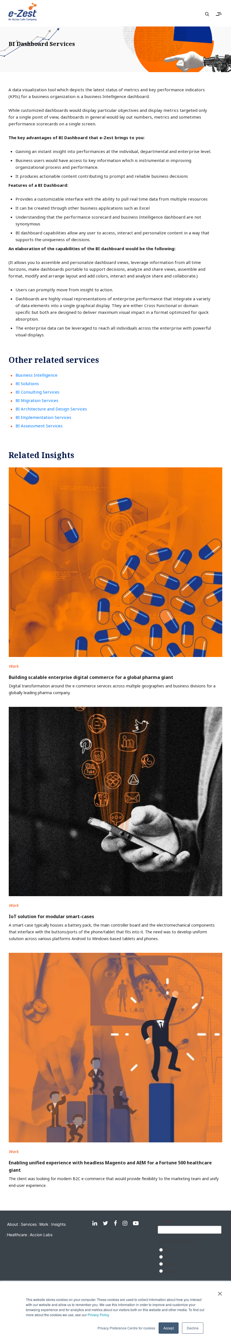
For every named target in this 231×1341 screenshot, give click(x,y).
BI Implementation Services (43, 417)
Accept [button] (168, 1328)
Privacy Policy (98, 1314)
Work (43, 1224)
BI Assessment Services (39, 426)
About (12, 1224)
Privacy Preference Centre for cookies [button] (126, 1328)
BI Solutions (27, 383)
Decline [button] (193, 1328)
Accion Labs (41, 1234)
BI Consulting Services (37, 392)
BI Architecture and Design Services (51, 409)
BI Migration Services (36, 400)
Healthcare (17, 1234)
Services (29, 1224)
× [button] (220, 1291)
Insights (58, 1224)
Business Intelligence (36, 375)
